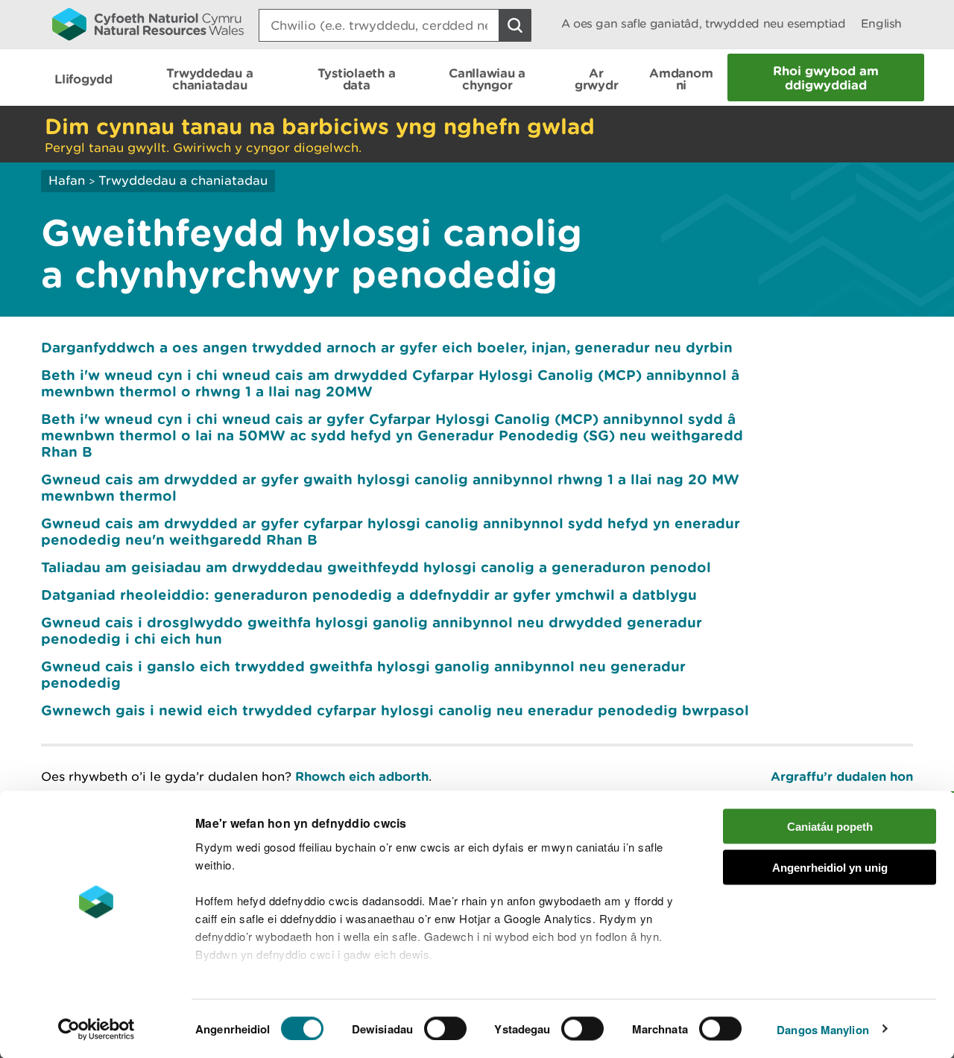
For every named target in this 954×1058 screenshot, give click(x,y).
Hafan (66, 180)
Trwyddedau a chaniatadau (183, 180)
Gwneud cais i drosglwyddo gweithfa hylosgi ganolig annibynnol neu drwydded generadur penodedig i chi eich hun (371, 630)
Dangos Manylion (823, 1029)
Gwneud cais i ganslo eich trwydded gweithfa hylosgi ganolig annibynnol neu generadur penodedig (363, 674)
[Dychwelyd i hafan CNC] (148, 24)
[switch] (445, 1028)
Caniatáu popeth (830, 826)
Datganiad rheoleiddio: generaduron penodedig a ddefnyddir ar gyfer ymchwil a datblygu (369, 594)
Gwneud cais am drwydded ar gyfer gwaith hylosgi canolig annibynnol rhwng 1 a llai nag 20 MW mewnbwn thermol (390, 487)
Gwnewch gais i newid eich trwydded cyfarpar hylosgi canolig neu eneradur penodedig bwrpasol (395, 710)
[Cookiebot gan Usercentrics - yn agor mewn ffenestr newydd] (96, 1029)
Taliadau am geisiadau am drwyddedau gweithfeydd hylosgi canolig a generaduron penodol (376, 567)
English (881, 23)
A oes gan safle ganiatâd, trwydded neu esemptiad (703, 23)
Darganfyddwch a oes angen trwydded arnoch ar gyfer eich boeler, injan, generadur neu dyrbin (387, 347)
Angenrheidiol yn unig (830, 867)
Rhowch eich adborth (362, 776)
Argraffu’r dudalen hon (842, 776)
